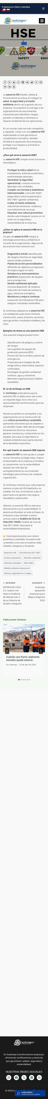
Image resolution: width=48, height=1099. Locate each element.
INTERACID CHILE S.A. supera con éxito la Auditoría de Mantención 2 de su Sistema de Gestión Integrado (12, 593)
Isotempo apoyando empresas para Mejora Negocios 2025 (36, 592)
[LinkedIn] (14, 82)
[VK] (5, 87)
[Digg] (9, 87)
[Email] (41, 82)
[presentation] (24, 638)
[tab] (19, 679)
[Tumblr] (14, 87)
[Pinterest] (23, 82)
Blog (24, 43)
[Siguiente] (41, 651)
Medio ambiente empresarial (17, 568)
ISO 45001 (29, 563)
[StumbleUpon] (27, 82)
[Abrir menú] (42, 20)
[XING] (36, 82)
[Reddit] (32, 82)
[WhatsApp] (18, 82)
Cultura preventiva (12, 558)
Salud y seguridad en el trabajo (17, 573)
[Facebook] (5, 82)
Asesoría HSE (10, 552)
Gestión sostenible (12, 563)
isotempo (14, 55)
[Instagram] (8, 1077)
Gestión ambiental (32, 558)
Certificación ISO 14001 (30, 552)
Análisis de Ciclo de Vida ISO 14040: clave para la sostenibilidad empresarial (22, 525)
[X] (9, 82)
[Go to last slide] (7, 651)
